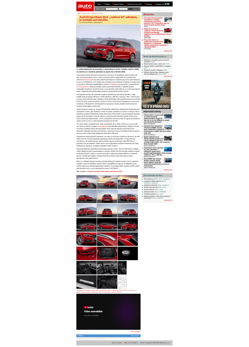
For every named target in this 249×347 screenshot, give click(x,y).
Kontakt (119, 343)
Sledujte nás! (160, 4)
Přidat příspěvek (98, 22)
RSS (126, 343)
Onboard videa (149, 192)
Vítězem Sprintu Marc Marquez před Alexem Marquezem (156, 73)
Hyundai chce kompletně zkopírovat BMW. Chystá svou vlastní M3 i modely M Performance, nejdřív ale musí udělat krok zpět (157, 129)
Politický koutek (149, 194)
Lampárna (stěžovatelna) (152, 181)
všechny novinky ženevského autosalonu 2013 (105, 171)
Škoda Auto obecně (150, 187)
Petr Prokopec (89, 22)
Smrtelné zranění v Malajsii (153, 70)
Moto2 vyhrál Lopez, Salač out (154, 64)
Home (99, 4)
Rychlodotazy (148, 179)
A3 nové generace (83, 87)
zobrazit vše (168, 51)
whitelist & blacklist (150, 185)
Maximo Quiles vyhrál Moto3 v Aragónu (157, 66)
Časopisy (149, 4)
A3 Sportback (102, 126)
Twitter (142, 343)
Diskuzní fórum (119, 4)
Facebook (133, 343)
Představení (95, 13)
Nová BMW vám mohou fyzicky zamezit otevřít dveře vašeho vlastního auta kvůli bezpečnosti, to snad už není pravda (156, 162)
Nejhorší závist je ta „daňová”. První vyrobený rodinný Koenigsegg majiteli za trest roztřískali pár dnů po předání (157, 32)
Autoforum (85, 3)
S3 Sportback (113, 84)
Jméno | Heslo (100, 9)
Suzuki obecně (149, 189)
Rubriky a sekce (86, 13)
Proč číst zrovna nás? (135, 4)
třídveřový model (88, 80)
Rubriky (107, 4)
